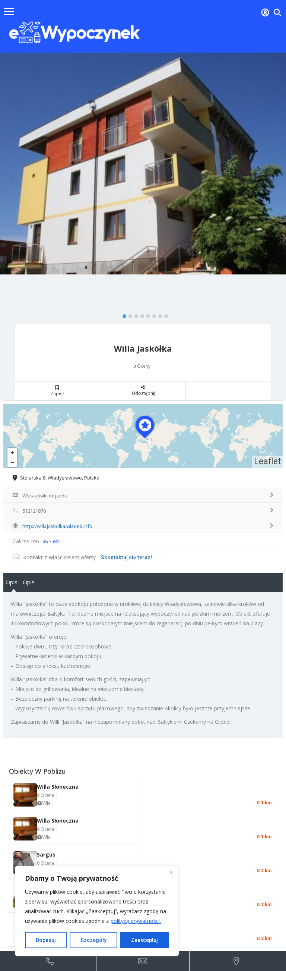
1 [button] (122, 315)
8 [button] (164, 315)
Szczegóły (93, 940)
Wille (46, 803)
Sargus (46, 854)
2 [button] (128, 315)
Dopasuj (46, 940)
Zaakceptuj (144, 940)
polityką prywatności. (136, 920)
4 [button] (140, 315)
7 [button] (158, 315)
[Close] (170, 872)
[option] (143, 164)
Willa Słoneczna (58, 786)
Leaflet (267, 461)
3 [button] (134, 315)
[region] (97, 911)
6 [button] (152, 315)
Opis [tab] (12, 582)
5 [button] (146, 315)
